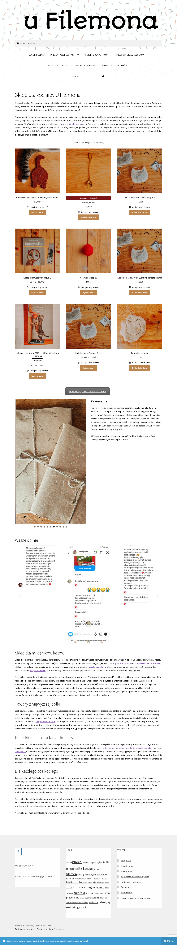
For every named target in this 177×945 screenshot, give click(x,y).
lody (107, 883)
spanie (97, 893)
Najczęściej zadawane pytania (135, 876)
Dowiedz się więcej (88, 217)
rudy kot (91, 893)
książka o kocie (73, 882)
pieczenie (69, 893)
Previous (11, 461)
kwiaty (90, 883)
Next (90, 461)
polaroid (79, 893)
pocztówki (102, 748)
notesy (120, 748)
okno (107, 887)
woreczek (70, 902)
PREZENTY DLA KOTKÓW (96, 54)
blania (77, 862)
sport (102, 893)
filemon (71, 874)
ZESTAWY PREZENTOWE (85, 65)
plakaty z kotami (123, 663)
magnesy (112, 748)
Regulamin (126, 887)
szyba (87, 898)
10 (63, 526)
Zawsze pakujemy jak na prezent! (136, 898)
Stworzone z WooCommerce (50, 929)
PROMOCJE (107, 65)
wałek (104, 898)
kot (106, 879)
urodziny (97, 897)
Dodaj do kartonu (139, 212)
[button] (37, 207)
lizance (103, 882)
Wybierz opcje (37, 212)
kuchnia (84, 882)
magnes (91, 887)
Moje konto (126, 871)
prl (86, 893)
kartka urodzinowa (75, 878)
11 (66, 526)
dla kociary (86, 868)
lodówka (79, 887)
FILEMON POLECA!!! (36, 54)
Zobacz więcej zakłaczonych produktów (87, 391)
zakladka (93, 902)
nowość (100, 887)
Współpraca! (126, 892)
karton (88, 878)
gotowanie (87, 874)
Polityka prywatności (131, 882)
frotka (79, 874)
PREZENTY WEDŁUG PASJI (62, 54)
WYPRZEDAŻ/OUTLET (58, 65)
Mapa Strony (127, 866)
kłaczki (96, 882)
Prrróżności (20, 751)
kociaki (94, 879)
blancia (69, 862)
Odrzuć (170, 940)
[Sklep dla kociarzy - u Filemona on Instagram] (18, 851)
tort (91, 898)
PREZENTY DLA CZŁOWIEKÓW (130, 54)
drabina (98, 869)
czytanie (100, 862)
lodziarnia (69, 888)
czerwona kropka (88, 862)
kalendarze (148, 748)
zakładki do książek (133, 748)
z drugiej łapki (79, 907)
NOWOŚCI (122, 65)
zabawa (84, 902)
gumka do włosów (99, 874)
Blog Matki (126, 860)
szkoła (82, 898)
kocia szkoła (101, 879)
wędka (78, 902)
